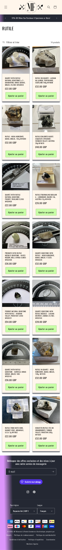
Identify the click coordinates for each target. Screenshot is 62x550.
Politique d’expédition (36, 539)
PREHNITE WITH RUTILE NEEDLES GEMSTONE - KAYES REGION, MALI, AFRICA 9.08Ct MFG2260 (15, 256)
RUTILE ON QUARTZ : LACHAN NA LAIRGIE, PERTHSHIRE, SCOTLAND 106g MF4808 (45, 80)
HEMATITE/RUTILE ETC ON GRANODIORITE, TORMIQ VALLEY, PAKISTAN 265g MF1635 (44, 431)
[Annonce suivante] (56, 18)
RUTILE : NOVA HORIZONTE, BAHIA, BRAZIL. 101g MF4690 (15, 137)
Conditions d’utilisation (18, 539)
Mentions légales (32, 544)
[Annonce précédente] (5, 18)
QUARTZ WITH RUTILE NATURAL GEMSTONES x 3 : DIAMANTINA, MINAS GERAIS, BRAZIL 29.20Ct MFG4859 (15, 81)
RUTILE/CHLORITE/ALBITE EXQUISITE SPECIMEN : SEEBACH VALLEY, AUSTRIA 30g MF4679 (45, 139)
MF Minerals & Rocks (21, 531)
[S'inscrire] (53, 471)
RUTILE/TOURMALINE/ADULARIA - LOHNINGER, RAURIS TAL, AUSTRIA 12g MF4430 (46, 197)
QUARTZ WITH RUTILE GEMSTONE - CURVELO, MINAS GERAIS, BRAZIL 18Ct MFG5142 (15, 372)
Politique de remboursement (24, 535)
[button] (6, 7)
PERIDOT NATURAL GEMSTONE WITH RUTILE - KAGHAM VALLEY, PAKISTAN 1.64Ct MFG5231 (15, 314)
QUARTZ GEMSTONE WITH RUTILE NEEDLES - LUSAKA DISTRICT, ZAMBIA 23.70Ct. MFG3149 (45, 314)
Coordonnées (50, 539)
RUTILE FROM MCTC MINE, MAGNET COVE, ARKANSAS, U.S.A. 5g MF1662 (14, 430)
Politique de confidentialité (46, 535)
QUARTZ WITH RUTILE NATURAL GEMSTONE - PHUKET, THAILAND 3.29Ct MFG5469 (14, 198)
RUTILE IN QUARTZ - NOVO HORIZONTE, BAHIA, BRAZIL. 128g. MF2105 (45, 371)
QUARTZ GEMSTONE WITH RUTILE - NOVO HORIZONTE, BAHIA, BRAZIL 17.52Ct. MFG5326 (45, 256)
